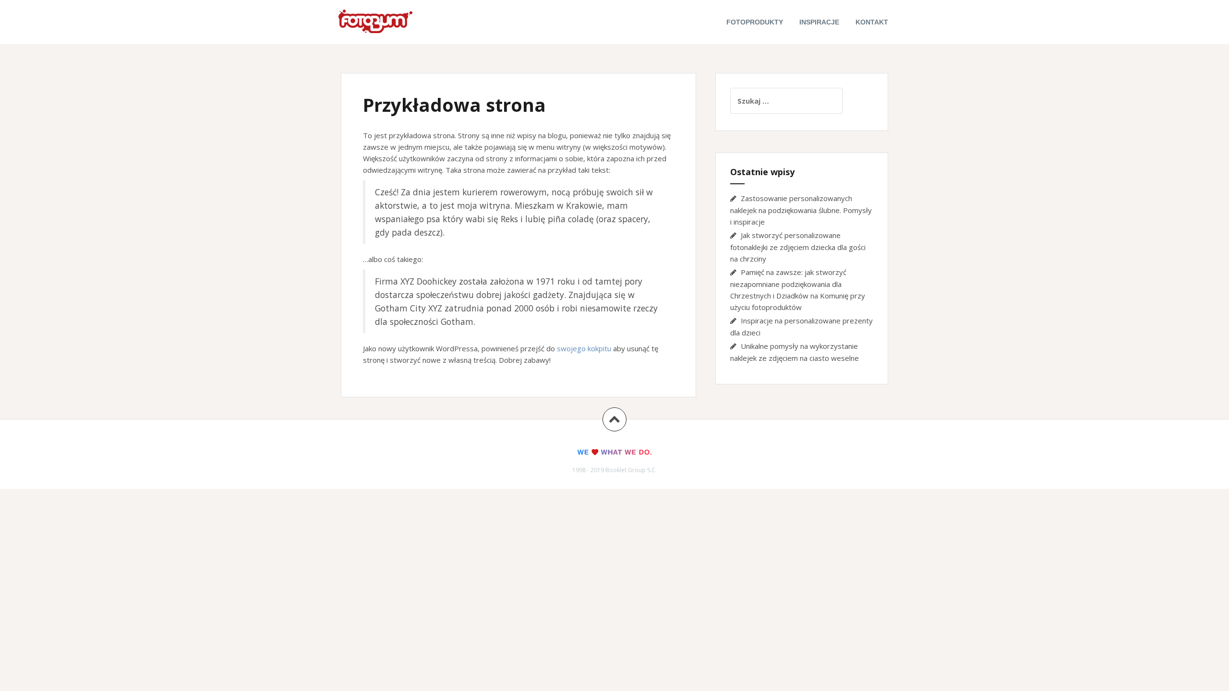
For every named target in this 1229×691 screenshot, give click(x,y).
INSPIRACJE (819, 22)
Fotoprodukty (754, 22)
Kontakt (871, 22)
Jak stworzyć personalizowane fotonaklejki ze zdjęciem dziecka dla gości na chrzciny (798, 246)
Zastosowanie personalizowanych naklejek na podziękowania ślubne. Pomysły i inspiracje (801, 209)
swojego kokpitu (584, 348)
